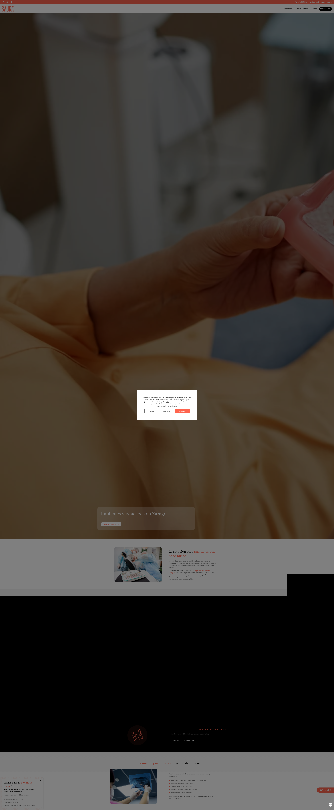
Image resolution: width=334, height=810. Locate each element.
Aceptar (182, 411)
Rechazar (166, 411)
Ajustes (174, 406)
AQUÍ (167, 402)
